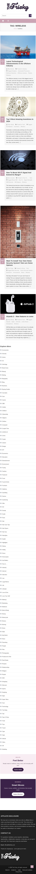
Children (4, 410)
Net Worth (5, 635)
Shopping (4, 681)
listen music (25, 321)
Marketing (4, 603)
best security (15, 270)
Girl (3, 507)
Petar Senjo (11, 124)
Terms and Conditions (27, 870)
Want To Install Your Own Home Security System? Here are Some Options (19, 263)
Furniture (4, 485)
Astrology (4, 364)
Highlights (4, 542)
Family (4, 467)
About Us (7, 870)
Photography (5, 653)
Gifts (3, 503)
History (4, 546)
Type (3, 731)
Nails (3, 631)
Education (4, 457)
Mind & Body (5, 610)
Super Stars (5, 699)
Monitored (9, 272)
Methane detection (11, 73)
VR (3, 745)
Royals (4, 674)
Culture (4, 442)
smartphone (9, 323)
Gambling (4, 492)
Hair (3, 521)
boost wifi (14, 180)
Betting (4, 375)
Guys (3, 517)
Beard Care (5, 368)
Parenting (4, 642)
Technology (5, 706)
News (3, 638)
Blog (3, 382)
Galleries (4, 489)
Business (4, 385)
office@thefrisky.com (10, 845)
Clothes (4, 421)
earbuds (18, 321)
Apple (13, 321)
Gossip (4, 510)
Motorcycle (5, 617)
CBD (3, 403)
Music (3, 628)
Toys (3, 724)
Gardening (5, 499)
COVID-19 (5, 432)
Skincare (4, 685)
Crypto (4, 439)
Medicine (4, 606)
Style (3, 695)
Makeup (4, 599)
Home (23, 268)
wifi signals (18, 182)
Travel (3, 728)
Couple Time (5, 428)
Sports (4, 688)
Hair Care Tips (6, 524)
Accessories (5, 350)
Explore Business (18, 794)
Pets (3, 649)
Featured (4, 474)
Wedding (4, 749)
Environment (5, 464)
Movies (4, 621)
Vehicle (4, 738)
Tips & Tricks (5, 717)
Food (3, 478)
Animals (4, 353)
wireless (8, 75)
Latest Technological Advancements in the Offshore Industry (18, 64)
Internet (4, 571)
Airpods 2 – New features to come (19, 316)
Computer (4, 425)
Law (3, 578)
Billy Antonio (11, 69)
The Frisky (10, 268)
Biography (5, 378)
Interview (4, 574)
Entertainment (6, 460)
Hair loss (4, 531)
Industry (25, 69)
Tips (3, 713)
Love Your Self (6, 596)
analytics (14, 71)
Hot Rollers (5, 560)
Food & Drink (5, 482)
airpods (8, 321)
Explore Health (18, 769)
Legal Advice (5, 581)
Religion (4, 670)
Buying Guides (6, 389)
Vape (3, 735)
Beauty (4, 371)
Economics (5, 453)
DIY (3, 450)
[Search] (30, 15)
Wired (22, 272)
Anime (4, 357)
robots (30, 73)
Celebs (4, 407)
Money (4, 613)
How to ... (25, 178)
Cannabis (4, 392)
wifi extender (9, 182)
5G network (9, 126)
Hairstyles (4, 535)
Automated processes (24, 71)
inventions (16, 126)
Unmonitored (16, 272)
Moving (4, 624)
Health (4, 539)
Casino (4, 400)
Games (4, 496)
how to (21, 180)
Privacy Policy (19, 871)
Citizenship (5, 414)
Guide (3, 514)
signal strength (28, 180)
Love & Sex (5, 592)
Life (3, 585)
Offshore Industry (22, 73)
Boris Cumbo (11, 178)
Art (3, 360)
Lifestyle (4, 589)
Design (4, 446)
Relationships (5, 667)
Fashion (4, 471)
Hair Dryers (5, 528)
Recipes (4, 663)
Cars (3, 396)
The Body (4, 710)
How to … (4, 564)
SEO (3, 678)
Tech (23, 124)
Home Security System (26, 270)
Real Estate (5, 660)
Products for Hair (6, 656)
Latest (19, 870)
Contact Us (13, 870)
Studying (4, 692)
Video (3, 742)
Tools (3, 720)
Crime (3, 435)
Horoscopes (5, 556)
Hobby (4, 549)
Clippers (4, 417)
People (4, 646)
